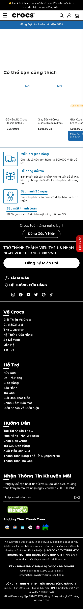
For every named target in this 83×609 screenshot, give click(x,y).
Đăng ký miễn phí (41, 263)
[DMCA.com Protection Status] (17, 509)
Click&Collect (13, 325)
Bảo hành (10, 388)
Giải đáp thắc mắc (16, 398)
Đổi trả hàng (12, 378)
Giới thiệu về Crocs (17, 320)
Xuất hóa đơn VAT (16, 451)
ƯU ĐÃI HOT (79, 243)
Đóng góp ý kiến (41, 234)
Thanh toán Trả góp (17, 461)
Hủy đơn (9, 373)
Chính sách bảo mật (17, 403)
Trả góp (9, 393)
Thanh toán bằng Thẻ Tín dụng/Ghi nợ (31, 456)
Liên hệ (8, 345)
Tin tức (8, 350)
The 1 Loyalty (13, 330)
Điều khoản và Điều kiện (21, 408)
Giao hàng (11, 383)
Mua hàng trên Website (21, 436)
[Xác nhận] (77, 497)
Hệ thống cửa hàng (18, 335)
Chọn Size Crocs (15, 441)
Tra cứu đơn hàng (16, 446)
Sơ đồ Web (11, 340)
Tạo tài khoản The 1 (18, 431)
